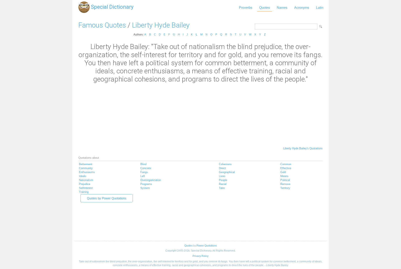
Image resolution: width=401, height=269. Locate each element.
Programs (146, 184)
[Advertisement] (200, 114)
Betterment (85, 164)
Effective (285, 168)
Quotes (264, 7)
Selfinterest (86, 188)
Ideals (82, 176)
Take (222, 188)
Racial (222, 184)
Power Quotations (207, 245)
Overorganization (150, 180)
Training (84, 192)
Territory (285, 188)
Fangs (144, 172)
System (145, 188)
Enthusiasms (87, 172)
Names (282, 7)
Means (284, 176)
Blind (143, 164)
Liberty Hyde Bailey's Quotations (303, 148)
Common (285, 164)
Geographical (227, 172)
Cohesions (225, 164)
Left (142, 176)
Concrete (145, 168)
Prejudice (84, 184)
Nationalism (86, 180)
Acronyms (301, 7)
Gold (283, 172)
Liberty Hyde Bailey (161, 25)
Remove (285, 184)
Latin (319, 7)
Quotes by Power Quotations (106, 198)
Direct (222, 168)
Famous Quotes (102, 25)
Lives (222, 176)
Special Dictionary (112, 7)
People (223, 180)
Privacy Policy (200, 256)
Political (285, 180)
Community (86, 168)
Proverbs (245, 7)
